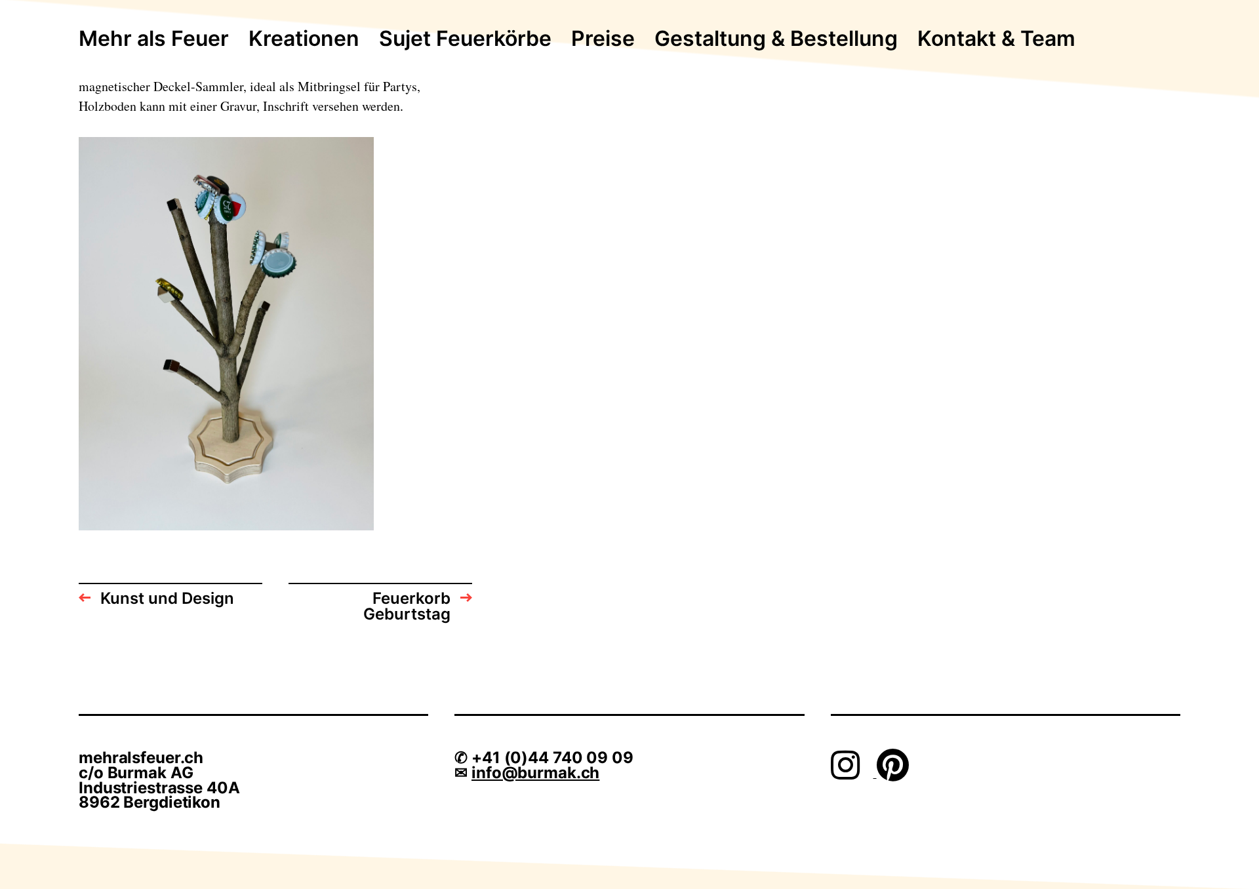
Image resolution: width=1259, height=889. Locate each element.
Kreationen (304, 39)
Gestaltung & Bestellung (776, 39)
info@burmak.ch (535, 772)
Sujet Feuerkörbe (465, 39)
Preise (603, 39)
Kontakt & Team (996, 39)
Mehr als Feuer (154, 39)
